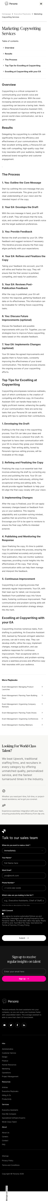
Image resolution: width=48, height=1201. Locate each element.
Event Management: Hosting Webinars (17, 725)
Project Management (10, 1076)
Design (4, 1057)
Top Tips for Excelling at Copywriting (22, 65)
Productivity (6, 1099)
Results (8, 53)
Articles (5, 1087)
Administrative (7, 1049)
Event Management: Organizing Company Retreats (19, 705)
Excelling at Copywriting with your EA (23, 71)
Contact (5, 1140)
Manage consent (7, 1194)
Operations (6, 1073)
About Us (5, 1133)
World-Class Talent (9, 1122)
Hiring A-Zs (6, 1095)
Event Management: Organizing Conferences (20, 719)
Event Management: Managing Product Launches (17, 688)
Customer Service (9, 1053)
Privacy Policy (7, 1160)
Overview (9, 47)
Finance (5, 1061)
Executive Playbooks (10, 1091)
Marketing (6, 1069)
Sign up (22, 979)
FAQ (3, 1144)
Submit (22, 938)
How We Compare (9, 1114)
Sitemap (5, 1156)
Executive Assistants (10, 1110)
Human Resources (9, 1065)
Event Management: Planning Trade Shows (19, 713)
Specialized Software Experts (13, 1118)
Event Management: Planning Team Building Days (19, 696)
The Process (11, 59)
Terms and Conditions (10, 1165)
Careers (5, 1136)
